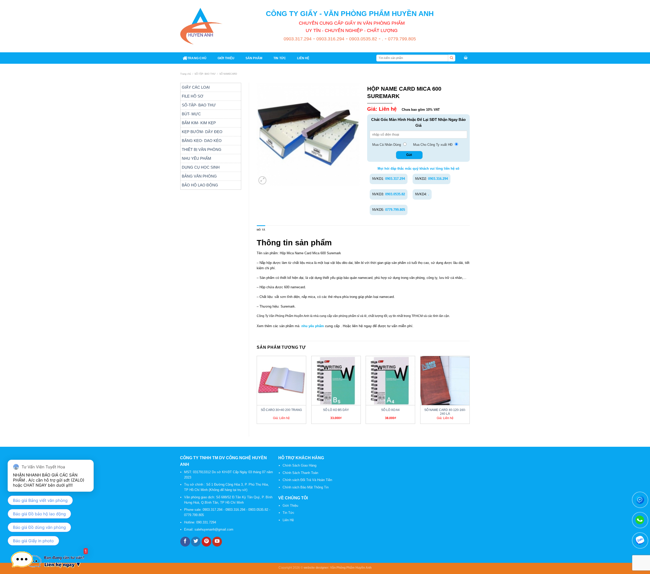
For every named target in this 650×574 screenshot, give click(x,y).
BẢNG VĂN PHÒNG (199, 176)
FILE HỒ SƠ (192, 96)
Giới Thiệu (290, 505)
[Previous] (257, 391)
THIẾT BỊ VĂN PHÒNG (201, 149)
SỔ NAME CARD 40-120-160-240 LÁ (445, 411)
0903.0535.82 (362, 38)
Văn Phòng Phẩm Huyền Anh (350, 567)
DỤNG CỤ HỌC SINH (201, 167)
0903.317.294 (298, 38)
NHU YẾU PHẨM (196, 158)
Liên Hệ (288, 520)
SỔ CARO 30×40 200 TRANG (281, 409)
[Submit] (451, 58)
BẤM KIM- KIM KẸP (199, 123)
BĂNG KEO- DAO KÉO (202, 140)
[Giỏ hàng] (465, 58)
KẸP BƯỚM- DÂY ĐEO (202, 132)
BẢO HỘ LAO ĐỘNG (200, 185)
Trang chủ (185, 74)
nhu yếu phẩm (312, 326)
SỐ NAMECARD (228, 74)
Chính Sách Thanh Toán (300, 473)
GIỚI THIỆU (226, 58)
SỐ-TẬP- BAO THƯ (205, 74)
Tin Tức (288, 513)
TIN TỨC (279, 58)
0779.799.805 (401, 38)
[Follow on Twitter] (196, 542)
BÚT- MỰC (191, 114)
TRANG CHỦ (196, 58)
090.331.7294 (206, 522)
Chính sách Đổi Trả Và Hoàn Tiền (307, 480)
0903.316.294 (329, 38)
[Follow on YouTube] (217, 542)
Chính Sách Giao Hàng (299, 465)
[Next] (469, 391)
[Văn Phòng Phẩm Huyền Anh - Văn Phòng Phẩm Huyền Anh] (201, 26)
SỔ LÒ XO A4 (390, 409)
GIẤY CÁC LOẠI (196, 87)
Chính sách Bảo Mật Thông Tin (306, 487)
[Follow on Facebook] (185, 542)
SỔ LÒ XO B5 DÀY (336, 409)
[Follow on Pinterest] (206, 542)
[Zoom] (262, 180)
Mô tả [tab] (261, 229)
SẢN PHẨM (254, 58)
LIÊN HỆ (303, 58)
